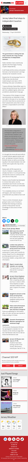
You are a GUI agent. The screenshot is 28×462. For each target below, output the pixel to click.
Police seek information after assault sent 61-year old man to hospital (17, 307)
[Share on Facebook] (4, 221)
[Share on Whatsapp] (16, 221)
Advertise (14, 446)
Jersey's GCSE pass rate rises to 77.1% (17, 340)
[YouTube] (18, 439)
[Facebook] (5, 439)
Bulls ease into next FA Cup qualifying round (17, 232)
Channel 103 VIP (10, 357)
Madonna (15, 394)
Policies (14, 450)
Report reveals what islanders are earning (16, 265)
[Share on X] (12, 221)
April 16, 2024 (19, 149)
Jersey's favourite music (16, 10)
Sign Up (20, 365)
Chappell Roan (16, 407)
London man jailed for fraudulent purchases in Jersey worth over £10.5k (17, 246)
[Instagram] (9, 439)
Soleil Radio (14, 442)
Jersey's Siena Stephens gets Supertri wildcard (17, 277)
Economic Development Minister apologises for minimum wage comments (13, 322)
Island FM (14, 444)
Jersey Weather (8, 417)
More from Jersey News (11, 29)
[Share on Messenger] (8, 221)
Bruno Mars (16, 381)
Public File (14, 452)
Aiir (14, 459)
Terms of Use (14, 454)
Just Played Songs (9, 373)
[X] (13, 439)
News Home (8, 26)
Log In (8, 365)
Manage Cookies (14, 448)
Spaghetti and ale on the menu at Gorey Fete (17, 295)
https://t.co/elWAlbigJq (11, 145)
